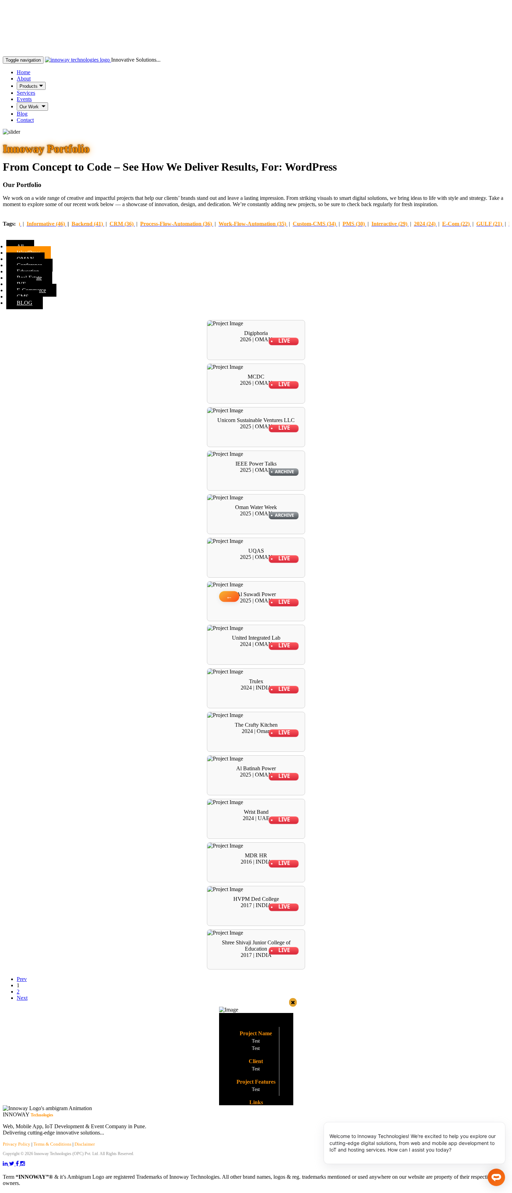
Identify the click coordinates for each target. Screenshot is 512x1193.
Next (22, 998)
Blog (22, 114)
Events (24, 99)
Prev (22, 979)
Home (23, 72)
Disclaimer (85, 1144)
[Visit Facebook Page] (18, 1164)
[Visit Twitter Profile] (12, 1164)
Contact (25, 120)
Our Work (30, 106)
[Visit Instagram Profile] (22, 1164)
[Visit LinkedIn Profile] (6, 1164)
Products (29, 86)
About (24, 78)
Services (26, 93)
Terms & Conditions (52, 1144)
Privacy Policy (16, 1144)
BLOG (24, 303)
